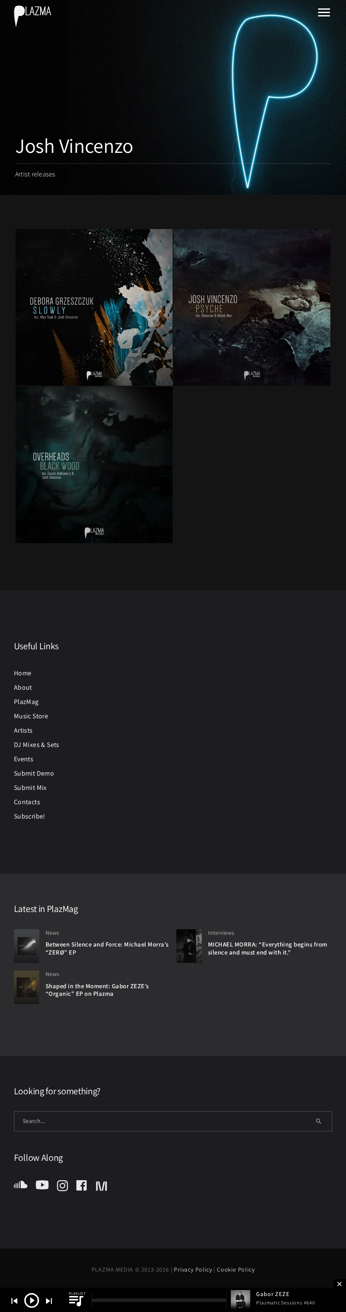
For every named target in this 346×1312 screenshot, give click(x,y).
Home (23, 673)
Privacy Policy (194, 1269)
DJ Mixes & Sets (36, 744)
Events (23, 759)
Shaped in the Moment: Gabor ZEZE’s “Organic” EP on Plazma (97, 990)
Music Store (31, 716)
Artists (23, 730)
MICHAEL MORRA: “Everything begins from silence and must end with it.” (267, 948)
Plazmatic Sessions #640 (285, 1302)
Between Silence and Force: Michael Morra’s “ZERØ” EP (107, 948)
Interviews (221, 932)
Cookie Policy (235, 1269)
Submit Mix (30, 787)
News (52, 932)
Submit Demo (34, 773)
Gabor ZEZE (272, 1294)
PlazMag (26, 701)
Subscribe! (30, 816)
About (23, 687)
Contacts (27, 801)
